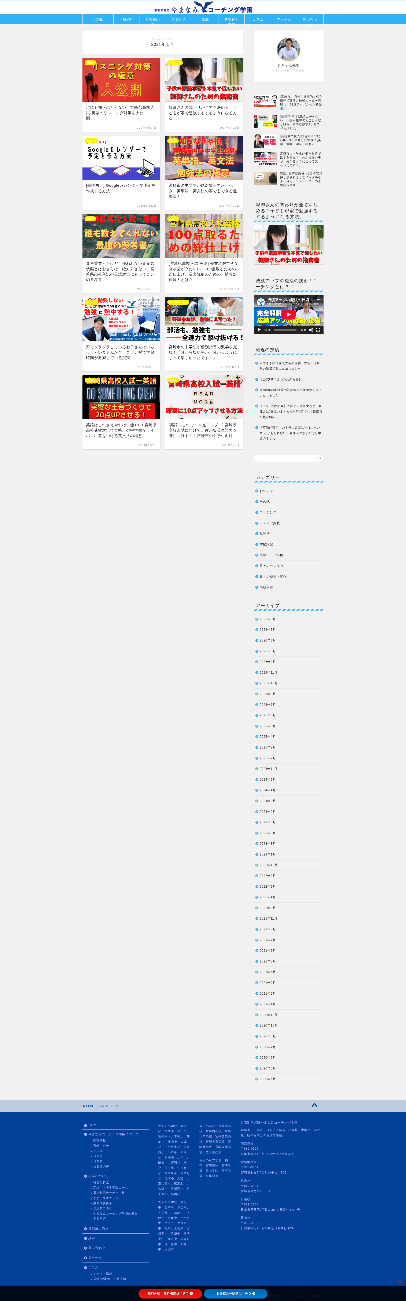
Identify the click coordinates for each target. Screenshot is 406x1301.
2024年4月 (268, 790)
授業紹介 (179, 19)
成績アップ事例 (271, 555)
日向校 (98, 1161)
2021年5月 (268, 961)
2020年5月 (268, 1068)
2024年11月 (268, 768)
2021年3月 (268, 982)
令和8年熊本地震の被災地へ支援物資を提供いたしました (291, 392)
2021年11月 (268, 918)
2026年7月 (268, 629)
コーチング (268, 512)
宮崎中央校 (101, 1145)
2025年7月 (268, 704)
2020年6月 (268, 1057)
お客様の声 (152, 20)
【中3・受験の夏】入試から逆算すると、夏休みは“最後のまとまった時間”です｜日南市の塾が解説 (291, 411)
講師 (205, 19)
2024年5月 (268, 779)
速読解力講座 (231, 20)
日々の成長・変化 (273, 576)
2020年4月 (268, 1079)
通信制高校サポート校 (109, 1192)
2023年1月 (268, 854)
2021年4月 (268, 972)
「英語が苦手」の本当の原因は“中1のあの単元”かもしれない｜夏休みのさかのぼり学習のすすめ (290, 433)
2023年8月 (268, 822)
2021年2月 (268, 993)
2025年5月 (268, 726)
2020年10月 (269, 1025)
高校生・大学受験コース (110, 1187)
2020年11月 (268, 1015)
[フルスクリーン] (318, 330)
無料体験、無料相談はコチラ (168, 1293)
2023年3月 (268, 843)
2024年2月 (268, 811)
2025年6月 (268, 715)
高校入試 (266, 587)
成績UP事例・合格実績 (109, 1278)
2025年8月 (268, 694)
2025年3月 (268, 747)
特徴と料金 (101, 1182)
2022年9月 (268, 875)
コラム (257, 19)
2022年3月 (268, 908)
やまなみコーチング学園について (113, 1134)
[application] (289, 314)
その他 (265, 501)
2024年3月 (268, 801)
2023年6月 (268, 833)
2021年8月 (268, 929)
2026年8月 (268, 619)
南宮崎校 (99, 1140)
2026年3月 (268, 662)
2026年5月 (268, 651)
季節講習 (266, 544)
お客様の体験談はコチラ (234, 1293)
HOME (98, 19)
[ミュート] (311, 330)
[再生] (259, 330)
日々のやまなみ (271, 566)
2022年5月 (268, 886)
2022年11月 (268, 865)
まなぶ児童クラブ (106, 1198)
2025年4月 (268, 736)
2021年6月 (268, 950)
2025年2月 (268, 758)
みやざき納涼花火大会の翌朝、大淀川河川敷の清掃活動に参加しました (290, 366)
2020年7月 (268, 1047)
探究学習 (99, 1218)
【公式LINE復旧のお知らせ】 (281, 379)
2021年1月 (268, 1004)
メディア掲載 (270, 523)
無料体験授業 (102, 1203)
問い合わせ (310, 20)
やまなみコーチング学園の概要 (115, 1213)
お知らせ (266, 491)
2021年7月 (268, 940)
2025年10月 (269, 683)
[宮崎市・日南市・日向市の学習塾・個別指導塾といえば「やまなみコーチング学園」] (203, 13)
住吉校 (98, 1151)
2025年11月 (268, 672)
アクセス (284, 19)
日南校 (98, 1156)
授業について (98, 1176)
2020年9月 (268, 1036)
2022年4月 (268, 897)
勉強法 (265, 533)
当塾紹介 (126, 19)
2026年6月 (268, 640)
